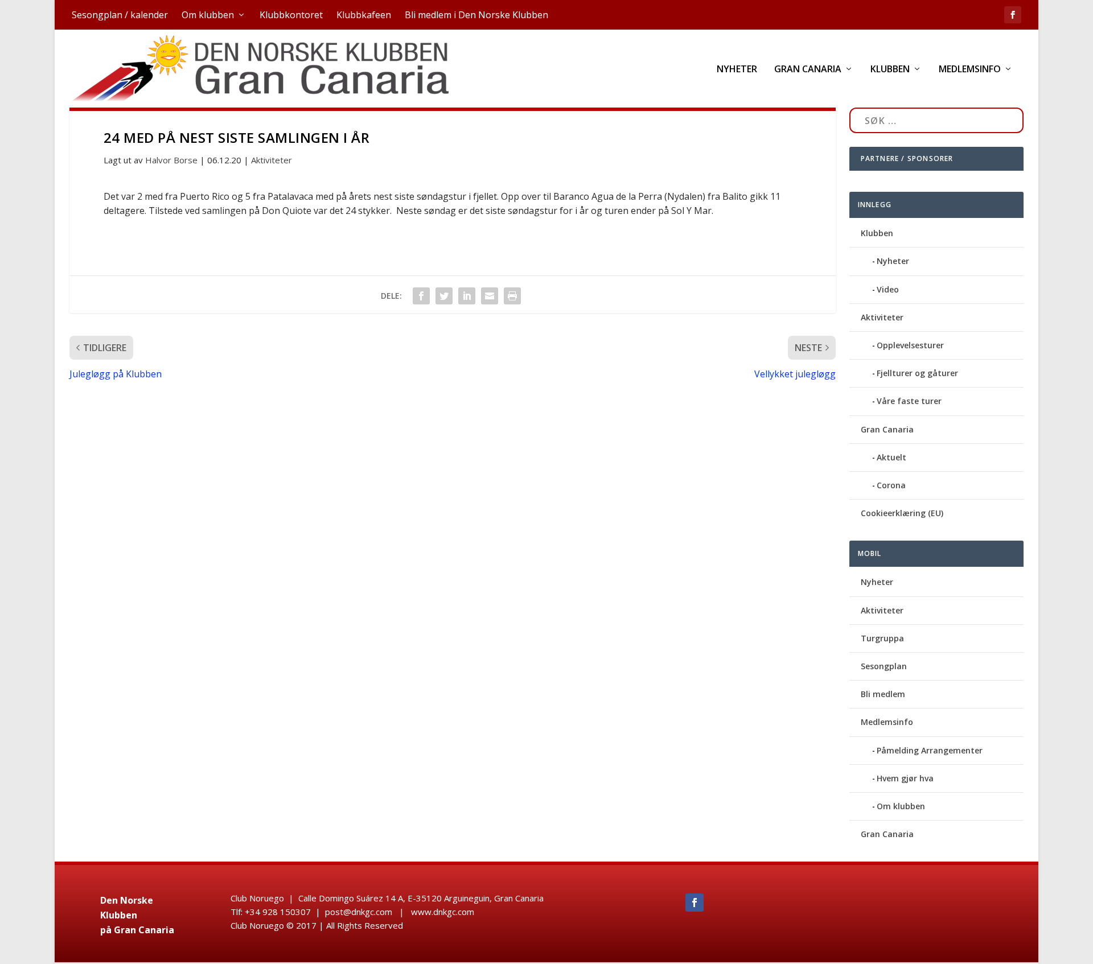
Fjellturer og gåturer (917, 373)
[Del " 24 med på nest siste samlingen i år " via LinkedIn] (466, 296)
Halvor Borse (171, 160)
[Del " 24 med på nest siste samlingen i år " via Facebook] (421, 296)
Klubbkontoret (291, 15)
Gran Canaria (807, 69)
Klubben (890, 69)
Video (888, 289)
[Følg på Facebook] (694, 902)
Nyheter (737, 69)
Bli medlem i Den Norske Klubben (476, 15)
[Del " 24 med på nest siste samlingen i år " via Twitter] (444, 296)
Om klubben (208, 15)
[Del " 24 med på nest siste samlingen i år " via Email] (489, 296)
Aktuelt (891, 457)
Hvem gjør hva (905, 778)
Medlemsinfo (970, 69)
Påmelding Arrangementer (930, 750)
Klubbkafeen (363, 15)
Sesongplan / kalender (120, 15)
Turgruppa (882, 638)
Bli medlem (883, 694)
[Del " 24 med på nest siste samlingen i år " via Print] (512, 296)
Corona (891, 485)
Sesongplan (884, 666)
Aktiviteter (271, 160)
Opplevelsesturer (910, 345)
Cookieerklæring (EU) (902, 513)
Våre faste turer (909, 401)
